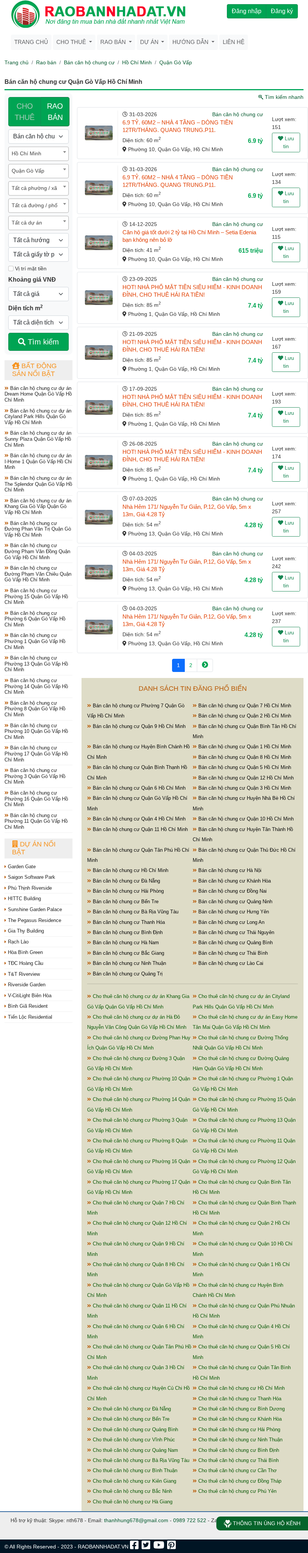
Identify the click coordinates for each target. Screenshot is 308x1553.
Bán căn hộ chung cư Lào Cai (230, 963)
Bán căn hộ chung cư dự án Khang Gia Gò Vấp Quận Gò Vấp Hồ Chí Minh (38, 506)
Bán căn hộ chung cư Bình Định (127, 932)
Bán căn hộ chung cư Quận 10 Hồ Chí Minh (245, 819)
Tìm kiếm (42, 342)
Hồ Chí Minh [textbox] (26, 153)
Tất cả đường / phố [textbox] (34, 205)
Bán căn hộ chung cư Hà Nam (125, 942)
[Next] (205, 665)
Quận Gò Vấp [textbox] (28, 171)
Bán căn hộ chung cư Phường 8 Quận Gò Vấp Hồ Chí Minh (35, 708)
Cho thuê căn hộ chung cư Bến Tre (130, 1419)
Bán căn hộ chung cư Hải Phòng (127, 891)
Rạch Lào (17, 942)
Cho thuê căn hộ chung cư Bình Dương (241, 1409)
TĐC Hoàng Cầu (24, 963)
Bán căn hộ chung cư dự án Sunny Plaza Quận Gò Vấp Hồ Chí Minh (38, 438)
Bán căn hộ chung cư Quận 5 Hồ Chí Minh (244, 767)
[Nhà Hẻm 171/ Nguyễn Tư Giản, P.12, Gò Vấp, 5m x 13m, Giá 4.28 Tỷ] (99, 517)
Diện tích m (25, 307)
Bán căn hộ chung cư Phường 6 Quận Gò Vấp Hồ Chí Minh (35, 619)
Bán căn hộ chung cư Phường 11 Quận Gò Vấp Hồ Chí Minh (36, 821)
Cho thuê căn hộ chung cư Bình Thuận (134, 1470)
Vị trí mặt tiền (30, 268)
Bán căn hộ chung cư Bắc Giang (127, 953)
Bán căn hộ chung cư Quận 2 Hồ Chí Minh (244, 716)
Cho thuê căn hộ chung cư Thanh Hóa (239, 1398)
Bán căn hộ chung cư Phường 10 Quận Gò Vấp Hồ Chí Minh (36, 731)
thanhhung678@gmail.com (136, 1520)
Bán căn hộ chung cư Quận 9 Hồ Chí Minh (138, 726)
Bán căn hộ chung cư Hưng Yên (233, 912)
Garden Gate (21, 866)
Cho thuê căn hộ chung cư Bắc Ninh (131, 1491)
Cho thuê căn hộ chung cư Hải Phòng (238, 1429)
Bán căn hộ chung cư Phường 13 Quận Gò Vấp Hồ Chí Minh (36, 663)
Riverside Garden (25, 984)
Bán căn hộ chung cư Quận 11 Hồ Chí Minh (139, 829)
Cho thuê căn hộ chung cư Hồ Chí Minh (241, 1388)
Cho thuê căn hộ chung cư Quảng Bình (134, 1429)
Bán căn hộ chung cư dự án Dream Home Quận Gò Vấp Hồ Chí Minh (38, 394)
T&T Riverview (23, 974)
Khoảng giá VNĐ (32, 279)
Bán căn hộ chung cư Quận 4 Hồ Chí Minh (138, 819)
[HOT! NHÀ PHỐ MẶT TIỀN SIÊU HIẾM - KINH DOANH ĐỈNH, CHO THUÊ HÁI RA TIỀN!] (99, 297)
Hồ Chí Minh (137, 62)
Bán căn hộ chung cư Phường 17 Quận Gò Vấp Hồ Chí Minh (36, 753)
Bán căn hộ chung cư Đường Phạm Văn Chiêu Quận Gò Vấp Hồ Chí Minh (38, 573)
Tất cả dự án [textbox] (27, 223)
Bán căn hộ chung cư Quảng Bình (235, 942)
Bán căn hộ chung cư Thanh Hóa (128, 922)
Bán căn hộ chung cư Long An (230, 922)
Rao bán (46, 62)
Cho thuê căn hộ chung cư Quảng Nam (134, 1450)
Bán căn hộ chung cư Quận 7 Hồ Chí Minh (244, 705)
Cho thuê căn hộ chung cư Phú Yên (236, 1491)
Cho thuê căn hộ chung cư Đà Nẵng (131, 1409)
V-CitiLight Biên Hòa (28, 995)
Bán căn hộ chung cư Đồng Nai (232, 891)
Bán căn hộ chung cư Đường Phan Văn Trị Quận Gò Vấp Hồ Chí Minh (38, 529)
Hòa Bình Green (24, 952)
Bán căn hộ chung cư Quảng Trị (127, 974)
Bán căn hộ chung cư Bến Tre (125, 901)
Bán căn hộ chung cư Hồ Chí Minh (129, 870)
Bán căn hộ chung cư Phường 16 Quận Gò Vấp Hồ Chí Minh (36, 798)
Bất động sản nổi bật (34, 370)
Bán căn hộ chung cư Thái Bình (232, 953)
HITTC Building (23, 898)
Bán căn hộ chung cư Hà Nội (229, 870)
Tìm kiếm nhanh (283, 97)
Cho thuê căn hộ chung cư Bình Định (238, 1450)
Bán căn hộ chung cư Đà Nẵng (125, 881)
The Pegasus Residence (33, 920)
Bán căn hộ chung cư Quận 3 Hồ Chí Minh (244, 788)
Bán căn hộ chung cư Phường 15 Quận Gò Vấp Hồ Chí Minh (36, 596)
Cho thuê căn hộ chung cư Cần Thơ (237, 1470)
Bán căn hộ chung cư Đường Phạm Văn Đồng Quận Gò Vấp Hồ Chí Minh (37, 551)
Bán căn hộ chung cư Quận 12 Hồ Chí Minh (245, 778)
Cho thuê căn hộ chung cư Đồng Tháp (239, 1481)
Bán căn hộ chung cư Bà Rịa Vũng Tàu (134, 912)
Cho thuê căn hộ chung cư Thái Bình (238, 1460)
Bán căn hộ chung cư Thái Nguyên (235, 932)
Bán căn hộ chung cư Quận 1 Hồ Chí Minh (244, 746)
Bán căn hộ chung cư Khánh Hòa (234, 881)
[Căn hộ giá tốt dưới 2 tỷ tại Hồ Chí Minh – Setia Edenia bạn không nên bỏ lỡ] (99, 242)
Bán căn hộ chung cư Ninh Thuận (128, 963)
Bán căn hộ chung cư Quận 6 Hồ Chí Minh (138, 788)
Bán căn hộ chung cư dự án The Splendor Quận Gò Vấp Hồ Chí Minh (38, 484)
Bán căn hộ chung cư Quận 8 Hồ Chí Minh (244, 757)
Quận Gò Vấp (175, 62)
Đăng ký (282, 11)
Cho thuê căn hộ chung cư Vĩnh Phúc (133, 1439)
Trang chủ (31, 42)
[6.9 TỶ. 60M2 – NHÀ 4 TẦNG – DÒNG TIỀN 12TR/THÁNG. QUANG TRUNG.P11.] (99, 133)
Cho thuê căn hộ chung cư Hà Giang (131, 1501)
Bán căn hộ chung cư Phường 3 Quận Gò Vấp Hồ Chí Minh (35, 776)
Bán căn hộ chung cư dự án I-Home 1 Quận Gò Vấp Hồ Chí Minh (38, 461)
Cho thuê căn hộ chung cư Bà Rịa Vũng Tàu (140, 1460)
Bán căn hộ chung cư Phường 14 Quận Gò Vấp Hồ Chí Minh (36, 686)
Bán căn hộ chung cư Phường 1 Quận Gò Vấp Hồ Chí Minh (35, 641)
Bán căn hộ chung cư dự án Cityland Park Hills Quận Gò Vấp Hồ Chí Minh (38, 416)
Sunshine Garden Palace (34, 909)
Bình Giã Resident (27, 1006)
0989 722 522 (189, 1520)
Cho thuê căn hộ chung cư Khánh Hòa (239, 1419)
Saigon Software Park (30, 877)
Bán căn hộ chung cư (89, 62)
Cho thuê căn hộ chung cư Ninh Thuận (239, 1439)
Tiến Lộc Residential (29, 1017)
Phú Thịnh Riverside (29, 888)
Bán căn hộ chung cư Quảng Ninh (234, 901)
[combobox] (38, 154)
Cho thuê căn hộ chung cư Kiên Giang (133, 1481)
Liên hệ (234, 42)
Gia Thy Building (25, 931)
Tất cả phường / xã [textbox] (34, 188)
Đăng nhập (246, 11)
